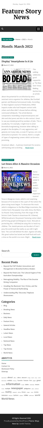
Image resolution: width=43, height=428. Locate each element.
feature (26, 380)
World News (8, 353)
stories (36, 392)
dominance (4, 380)
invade (22, 384)
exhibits (9, 380)
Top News (7, 345)
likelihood (32, 384)
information (13, 384)
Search (6, 250)
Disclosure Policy (8, 369)
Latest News (8, 333)
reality (8, 391)
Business (7, 313)
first (30, 380)
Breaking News (9, 309)
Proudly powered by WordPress (16, 421)
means (37, 384)
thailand (10, 395)
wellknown (31, 395)
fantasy (14, 380)
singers (28, 392)
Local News (8, 337)
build (32, 377)
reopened (14, 392)
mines (3, 388)
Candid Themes (24, 423)
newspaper (17, 388)
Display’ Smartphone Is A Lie (17, 61)
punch (3, 392)
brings (29, 377)
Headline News (9, 329)
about (10, 377)
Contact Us (6, 366)
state (32, 392)
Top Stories (8, 349)
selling (19, 392)
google (34, 380)
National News (9, 341)
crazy (36, 377)
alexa (19, 377)
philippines (27, 388)
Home (4, 363)
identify (3, 384)
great (39, 380)
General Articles (9, 325)
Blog (5, 305)
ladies (27, 384)
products (37, 388)
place (33, 388)
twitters (15, 395)
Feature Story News (21, 14)
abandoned (4, 377)
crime (39, 377)
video (26, 395)
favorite (20, 380)
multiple (7, 388)
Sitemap (5, 371)
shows (24, 392)
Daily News (8, 317)
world (37, 395)
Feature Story (9, 321)
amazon (24, 377)
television (5, 395)
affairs (15, 377)
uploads (21, 395)
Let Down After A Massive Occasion (21, 164)
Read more (29, 147)
